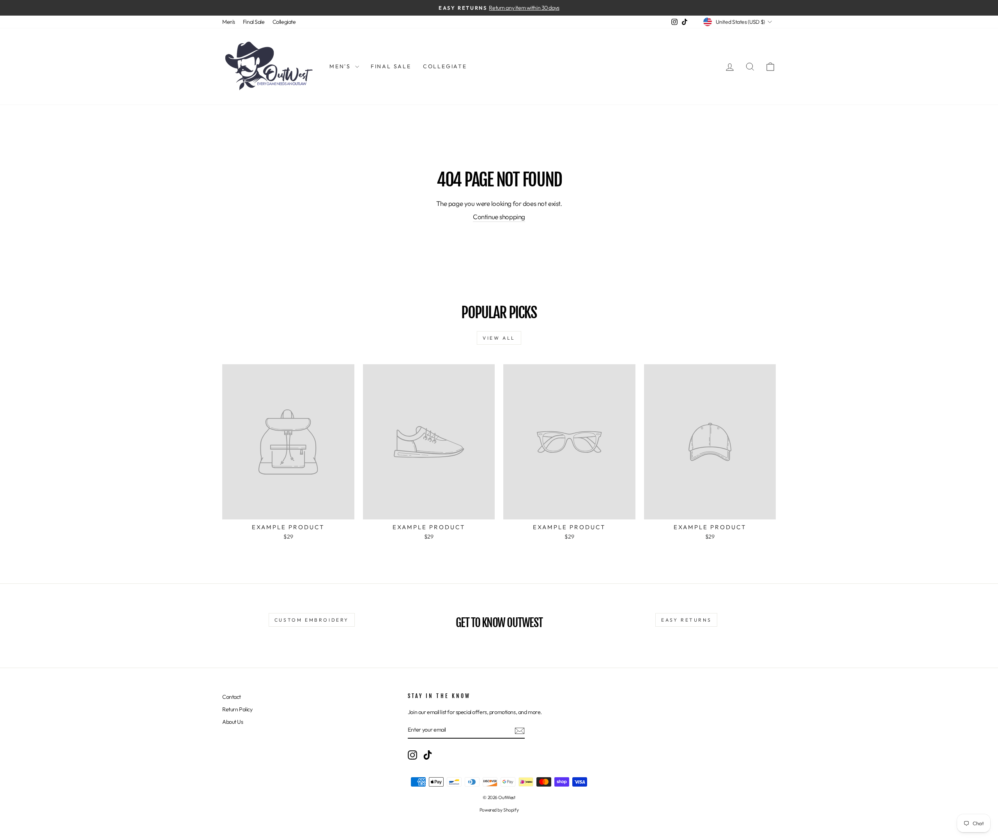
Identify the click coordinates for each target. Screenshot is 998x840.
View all (499, 338)
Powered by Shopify (499, 810)
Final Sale (254, 21)
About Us (232, 721)
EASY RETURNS (686, 620)
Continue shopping (499, 217)
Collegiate (284, 21)
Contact (231, 696)
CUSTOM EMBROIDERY (311, 620)
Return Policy (237, 709)
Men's (228, 21)
